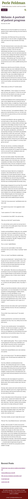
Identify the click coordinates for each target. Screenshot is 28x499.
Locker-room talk (5, 482)
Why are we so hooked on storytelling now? (11, 476)
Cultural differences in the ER (8, 472)
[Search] (25, 10)
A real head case (5, 479)
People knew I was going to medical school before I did (13, 468)
